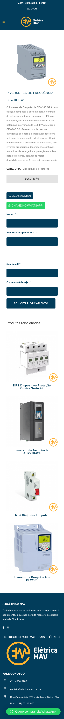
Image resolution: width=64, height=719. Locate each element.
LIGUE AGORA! (21, 195)
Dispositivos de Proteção (36, 168)
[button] (33, 711)
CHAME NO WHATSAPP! (27, 205)
